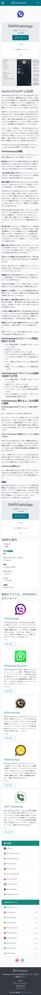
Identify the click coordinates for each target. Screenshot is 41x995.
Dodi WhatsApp (11, 884)
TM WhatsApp (22, 948)
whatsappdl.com (26, 992)
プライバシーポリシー (20, 983)
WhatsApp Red (22, 938)
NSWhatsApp (22, 923)
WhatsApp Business (15, 665)
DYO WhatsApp (11, 879)
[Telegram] (22, 960)
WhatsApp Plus (22, 907)
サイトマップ (20, 988)
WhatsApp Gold (22, 928)
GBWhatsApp (22, 943)
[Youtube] (17, 960)
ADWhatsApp (12, 712)
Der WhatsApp (11, 889)
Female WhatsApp (12, 874)
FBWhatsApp (11, 759)
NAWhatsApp (22, 953)
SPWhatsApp (11, 869)
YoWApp (9, 848)
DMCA (20, 981)
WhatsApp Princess (13, 853)
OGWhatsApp (22, 917)
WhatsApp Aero (22, 933)
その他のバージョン (21, 49)
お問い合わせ (20, 986)
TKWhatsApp (11, 864)
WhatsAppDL (20, 3)
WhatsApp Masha (12, 858)
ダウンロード (20, 37)
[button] (37, 3)
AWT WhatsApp (13, 806)
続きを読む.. (9, 644)
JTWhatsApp (11, 618)
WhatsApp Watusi (12, 894)
